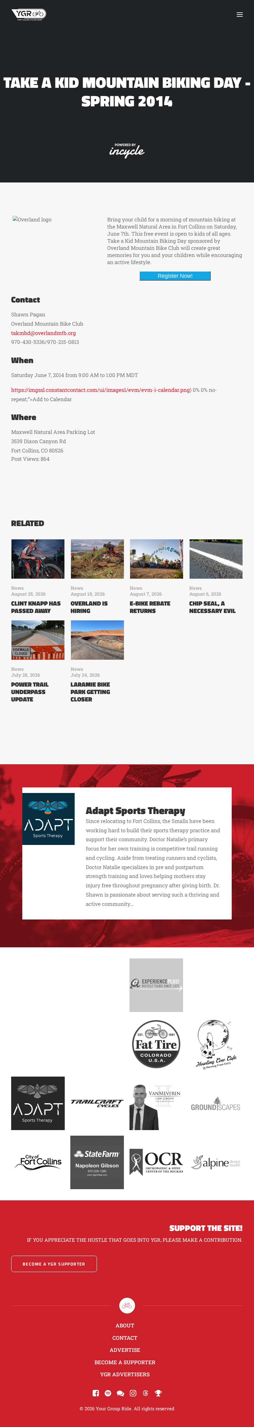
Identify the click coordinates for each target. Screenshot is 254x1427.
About (125, 1325)
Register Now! (175, 276)
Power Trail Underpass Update (30, 691)
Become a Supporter (124, 1362)
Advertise (125, 1349)
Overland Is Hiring (89, 606)
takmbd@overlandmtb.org (43, 332)
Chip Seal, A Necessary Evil (212, 606)
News (17, 588)
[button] (240, 14)
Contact (125, 1337)
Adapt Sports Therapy (135, 810)
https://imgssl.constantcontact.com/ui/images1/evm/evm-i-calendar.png (100, 389)
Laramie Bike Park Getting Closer (90, 691)
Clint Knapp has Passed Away (36, 606)
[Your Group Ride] (28, 14)
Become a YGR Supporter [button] (54, 1264)
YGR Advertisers (125, 1374)
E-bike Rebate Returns (150, 606)
